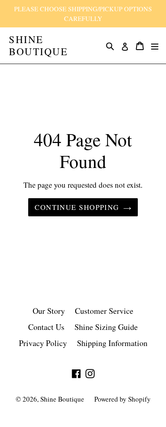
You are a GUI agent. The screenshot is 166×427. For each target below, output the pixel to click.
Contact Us (46, 326)
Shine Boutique (38, 45)
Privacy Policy (43, 343)
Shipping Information (112, 343)
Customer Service (104, 310)
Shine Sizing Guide (106, 326)
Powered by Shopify (122, 399)
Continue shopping (77, 207)
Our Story (49, 310)
